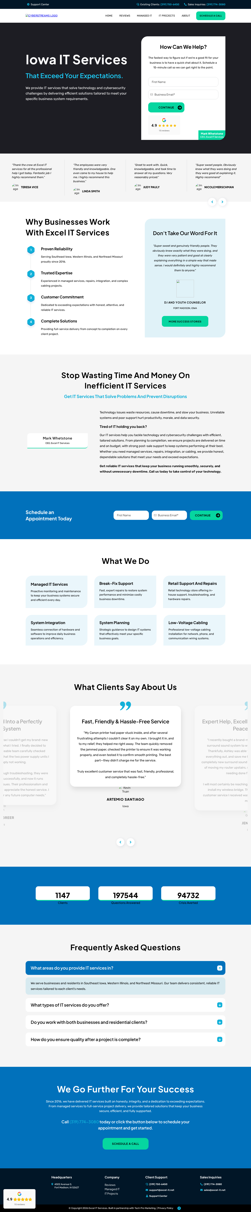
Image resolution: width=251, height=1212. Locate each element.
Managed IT (144, 15)
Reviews (124, 15)
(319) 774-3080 (216, 4)
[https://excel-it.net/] (42, 15)
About (186, 15)
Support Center (40, 4)
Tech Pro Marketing (145, 1208)
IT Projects (167, 15)
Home (109, 15)
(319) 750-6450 (170, 4)
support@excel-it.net (161, 1190)
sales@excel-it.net (214, 1190)
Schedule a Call (211, 15)
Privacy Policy (165, 1208)
